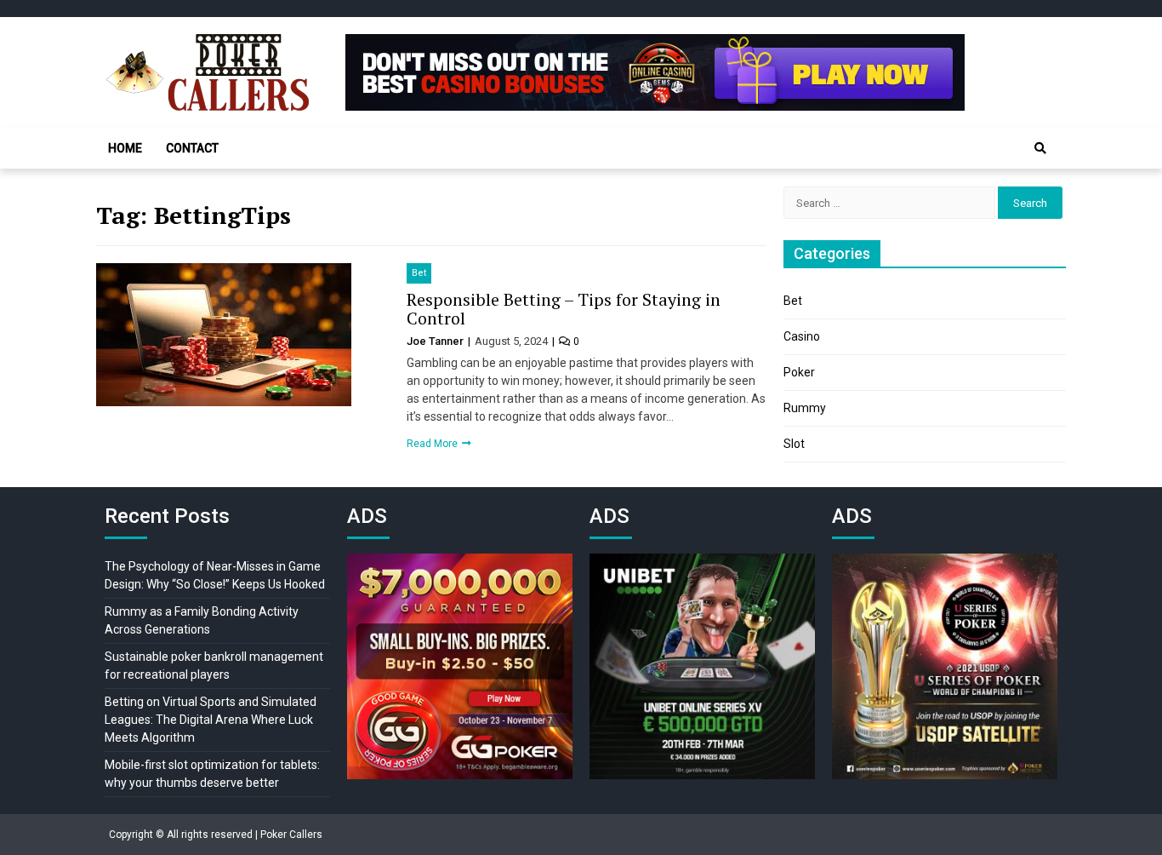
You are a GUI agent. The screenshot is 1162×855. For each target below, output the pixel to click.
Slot (794, 443)
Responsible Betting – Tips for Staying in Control (564, 309)
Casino (801, 336)
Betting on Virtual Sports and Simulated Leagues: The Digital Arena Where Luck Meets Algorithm (210, 719)
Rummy (804, 408)
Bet (419, 272)
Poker (799, 372)
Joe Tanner (436, 341)
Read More (433, 444)
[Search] (1040, 148)
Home (125, 148)
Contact (192, 148)
